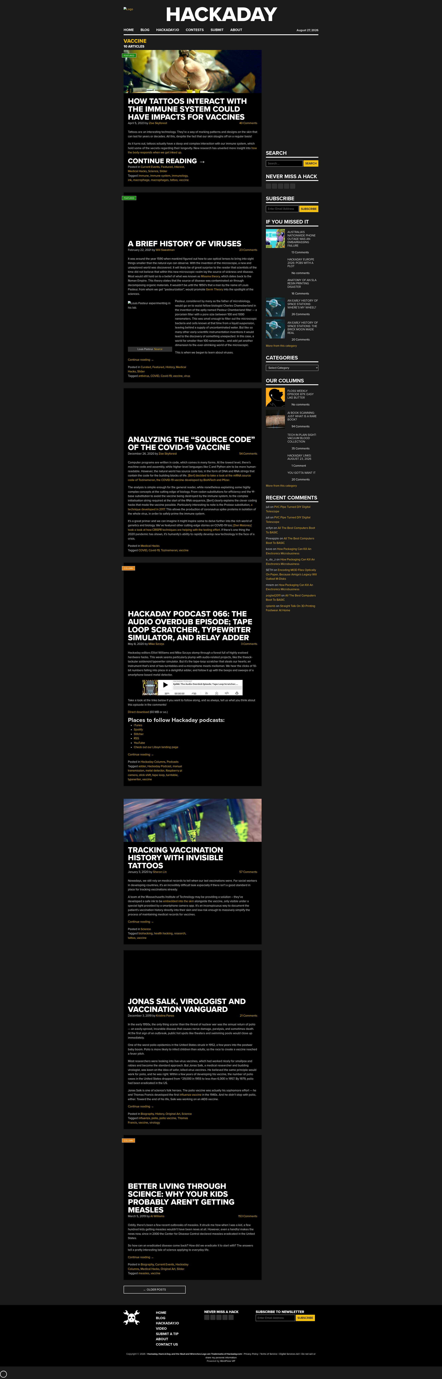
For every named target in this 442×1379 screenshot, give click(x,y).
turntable (172, 775)
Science (153, 171)
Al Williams (157, 1216)
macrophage (141, 180)
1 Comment (298, 466)
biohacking (145, 933)
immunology (180, 176)
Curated (146, 367)
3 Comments (248, 644)
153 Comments (247, 1216)
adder (142, 766)
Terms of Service (268, 1354)
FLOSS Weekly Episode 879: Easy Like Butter (300, 394)
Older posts (154, 1289)
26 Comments (300, 314)
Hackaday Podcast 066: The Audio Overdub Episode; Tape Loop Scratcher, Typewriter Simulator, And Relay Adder (190, 625)
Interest (179, 167)
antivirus (143, 376)
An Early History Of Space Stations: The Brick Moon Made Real (302, 328)
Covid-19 (166, 376)
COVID (155, 376)
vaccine (184, 180)
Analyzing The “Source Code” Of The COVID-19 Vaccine (191, 443)
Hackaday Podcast (159, 766)
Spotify (138, 729)
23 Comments (248, 250)
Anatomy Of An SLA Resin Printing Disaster (301, 283)
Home (129, 30)
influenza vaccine (190, 1095)
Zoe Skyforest (158, 123)
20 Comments (300, 339)
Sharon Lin (160, 872)
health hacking (163, 933)
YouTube (139, 743)
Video (161, 1328)
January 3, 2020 (138, 872)
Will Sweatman (165, 250)
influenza (144, 1118)
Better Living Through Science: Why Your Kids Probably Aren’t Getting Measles (181, 1198)
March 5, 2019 (137, 1216)
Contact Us (167, 1344)
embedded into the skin (178, 901)
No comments (300, 273)
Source (158, 349)
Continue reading (167, 161)
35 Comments (300, 448)
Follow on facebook (268, 186)
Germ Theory (214, 289)
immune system (160, 176)
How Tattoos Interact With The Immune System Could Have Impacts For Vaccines (187, 109)
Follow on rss (286, 186)
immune (143, 176)
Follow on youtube (280, 186)
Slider (163, 171)
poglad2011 (273, 595)
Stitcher (139, 734)
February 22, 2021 (139, 250)
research (179, 933)
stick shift (145, 775)
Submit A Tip (167, 1334)
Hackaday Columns (153, 762)
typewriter (134, 779)
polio (154, 1118)
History (170, 367)
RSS (136, 738)
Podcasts (173, 762)
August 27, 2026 (307, 30)
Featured (167, 167)
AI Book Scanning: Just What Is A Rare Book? (302, 416)
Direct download (138, 712)
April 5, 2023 (136, 123)
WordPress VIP (227, 1361)
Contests (195, 30)
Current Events (150, 167)
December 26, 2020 (141, 453)
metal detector (155, 770)
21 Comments (248, 1015)
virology (155, 1122)
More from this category (281, 346)
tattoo (174, 180)
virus (187, 376)
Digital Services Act (289, 1354)
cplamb (270, 606)
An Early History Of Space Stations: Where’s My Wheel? (302, 304)
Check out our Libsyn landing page (156, 747)
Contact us (292, 186)
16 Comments (300, 293)
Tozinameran (169, 550)
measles (143, 1273)
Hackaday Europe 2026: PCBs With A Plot (300, 263)
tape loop (158, 775)
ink (130, 180)
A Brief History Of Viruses (184, 244)
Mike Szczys (156, 644)
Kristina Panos (165, 1015)
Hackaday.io (167, 30)
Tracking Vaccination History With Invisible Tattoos (175, 858)
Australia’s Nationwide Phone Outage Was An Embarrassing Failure (301, 238)
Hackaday (221, 14)
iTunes (138, 725)
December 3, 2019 (140, 1015)
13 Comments (300, 252)
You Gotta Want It (301, 473)
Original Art (173, 1114)
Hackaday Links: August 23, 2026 (299, 457)
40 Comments (248, 123)
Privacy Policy (251, 1354)
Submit (217, 30)
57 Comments (248, 872)
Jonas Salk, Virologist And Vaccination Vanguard (187, 1005)
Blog (145, 30)
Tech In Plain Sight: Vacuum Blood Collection (301, 438)
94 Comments (300, 426)
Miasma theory (210, 276)
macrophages (160, 180)
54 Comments (248, 453)
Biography (147, 1114)
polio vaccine (167, 1118)
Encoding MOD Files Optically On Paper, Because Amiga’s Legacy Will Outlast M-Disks (291, 574)
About (236, 30)
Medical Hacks (137, 171)
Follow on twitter (274, 186)
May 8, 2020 (136, 644)
